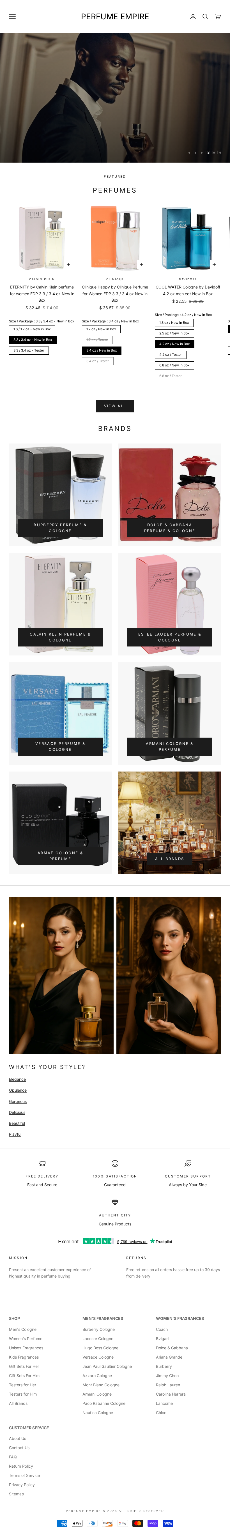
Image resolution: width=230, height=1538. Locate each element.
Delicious (17, 1112)
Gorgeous (18, 1101)
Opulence (18, 1090)
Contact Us (19, 1447)
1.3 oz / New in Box (174, 322)
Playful (15, 1134)
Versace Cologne (98, 1357)
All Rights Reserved (141, 1511)
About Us (17, 1438)
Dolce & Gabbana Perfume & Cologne (170, 528)
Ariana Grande (169, 1357)
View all (115, 406)
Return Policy (21, 1466)
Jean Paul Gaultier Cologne (107, 1366)
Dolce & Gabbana (172, 1347)
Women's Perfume (25, 1338)
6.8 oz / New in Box (174, 365)
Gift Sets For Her (24, 1366)
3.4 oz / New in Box (101, 350)
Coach (162, 1329)
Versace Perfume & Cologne (60, 746)
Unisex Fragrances (26, 1347)
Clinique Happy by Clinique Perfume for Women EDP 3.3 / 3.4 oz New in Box (115, 293)
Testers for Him (23, 1394)
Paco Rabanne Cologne (103, 1403)
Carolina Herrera (171, 1394)
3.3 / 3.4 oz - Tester (28, 350)
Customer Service (29, 1427)
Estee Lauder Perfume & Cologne (169, 637)
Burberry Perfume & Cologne (60, 528)
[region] (115, 98)
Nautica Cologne (97, 1412)
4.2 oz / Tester (170, 354)
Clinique (115, 279)
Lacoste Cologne (97, 1338)
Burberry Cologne (98, 1329)
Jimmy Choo (167, 1375)
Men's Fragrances (102, 1318)
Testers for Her (22, 1384)
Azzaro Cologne (97, 1375)
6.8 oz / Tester (170, 376)
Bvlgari (162, 1338)
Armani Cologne (97, 1394)
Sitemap (16, 1493)
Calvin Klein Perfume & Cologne (60, 637)
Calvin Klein (42, 279)
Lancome (164, 1403)
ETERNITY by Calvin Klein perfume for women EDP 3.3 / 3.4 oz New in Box (42, 293)
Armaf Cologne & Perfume (60, 856)
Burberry (164, 1366)
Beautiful (17, 1123)
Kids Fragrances (24, 1357)
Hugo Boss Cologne (100, 1347)
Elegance (17, 1079)
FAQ (13, 1456)
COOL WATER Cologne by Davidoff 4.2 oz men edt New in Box (188, 290)
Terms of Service (24, 1475)
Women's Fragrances (180, 1318)
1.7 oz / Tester (97, 340)
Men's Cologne (22, 1329)
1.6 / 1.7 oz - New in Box (32, 329)
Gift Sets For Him (24, 1375)
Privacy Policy (22, 1484)
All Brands (169, 858)
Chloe (161, 1412)
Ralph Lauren (168, 1384)
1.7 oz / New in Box (101, 329)
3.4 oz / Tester (97, 361)
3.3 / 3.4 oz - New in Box (32, 340)
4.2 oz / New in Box (174, 344)
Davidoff (188, 279)
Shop (14, 1318)
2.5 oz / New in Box (174, 333)
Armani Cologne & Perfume (169, 746)
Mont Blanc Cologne (100, 1384)
